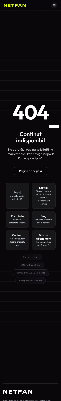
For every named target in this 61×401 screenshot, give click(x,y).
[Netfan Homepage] (15, 5)
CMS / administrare (30, 264)
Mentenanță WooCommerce (30, 272)
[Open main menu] (54, 5)
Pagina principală (30, 171)
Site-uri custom (30, 257)
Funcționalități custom (30, 280)
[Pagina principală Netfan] (17, 392)
